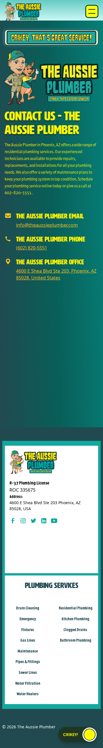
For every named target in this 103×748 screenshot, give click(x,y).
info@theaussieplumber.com (47, 225)
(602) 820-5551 (31, 248)
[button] (91, 11)
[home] (23, 11)
